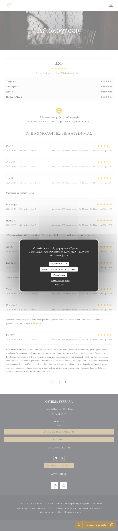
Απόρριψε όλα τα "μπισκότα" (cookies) (59, 269)
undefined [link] (59, 284)
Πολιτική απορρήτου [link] (60, 280)
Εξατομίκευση (59, 275)
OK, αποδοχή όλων (59, 263)
